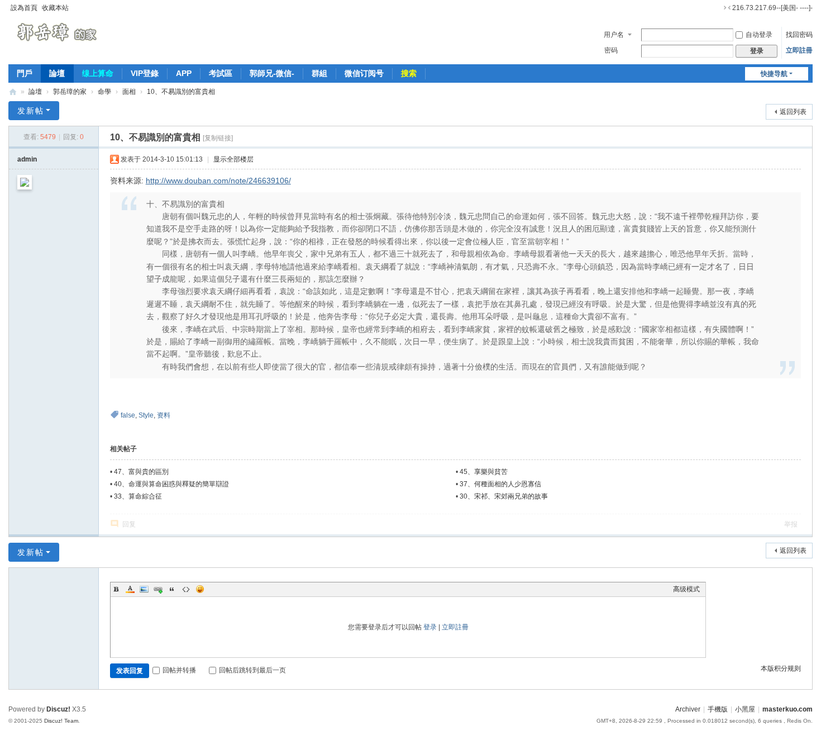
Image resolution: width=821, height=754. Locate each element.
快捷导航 (774, 74)
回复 (129, 524)
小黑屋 (745, 709)
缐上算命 (97, 73)
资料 (163, 415)
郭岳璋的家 (70, 92)
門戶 (24, 73)
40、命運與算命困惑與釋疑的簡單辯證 (171, 484)
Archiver (687, 709)
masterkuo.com (787, 709)
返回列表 (793, 112)
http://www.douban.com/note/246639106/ (218, 180)
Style (146, 415)
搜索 (409, 73)
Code (186, 589)
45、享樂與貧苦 (484, 472)
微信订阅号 (364, 73)
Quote (172, 589)
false (128, 415)
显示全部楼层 (233, 159)
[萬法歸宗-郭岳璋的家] (59, 32)
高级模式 (686, 589)
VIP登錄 (145, 73)
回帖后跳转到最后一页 (252, 670)
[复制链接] (218, 138)
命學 (104, 92)
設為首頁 (24, 8)
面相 (129, 92)
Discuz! (58, 709)
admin (27, 159)
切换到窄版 (727, 8)
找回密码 (799, 35)
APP (184, 73)
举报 (791, 524)
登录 (430, 627)
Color (130, 589)
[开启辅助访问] (716, 8)
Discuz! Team (61, 721)
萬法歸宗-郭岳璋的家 (12, 92)
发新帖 (30, 110)
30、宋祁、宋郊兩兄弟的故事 (504, 496)
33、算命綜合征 (138, 496)
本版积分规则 (781, 668)
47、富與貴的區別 (141, 472)
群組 (319, 73)
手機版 (718, 709)
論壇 (57, 73)
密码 (611, 50)
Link (158, 589)
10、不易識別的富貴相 (181, 92)
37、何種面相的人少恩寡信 (500, 484)
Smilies (200, 589)
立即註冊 (799, 50)
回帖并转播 (179, 670)
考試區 (220, 73)
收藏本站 (55, 8)
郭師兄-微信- (272, 73)
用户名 (614, 35)
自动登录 (759, 35)
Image (144, 589)
